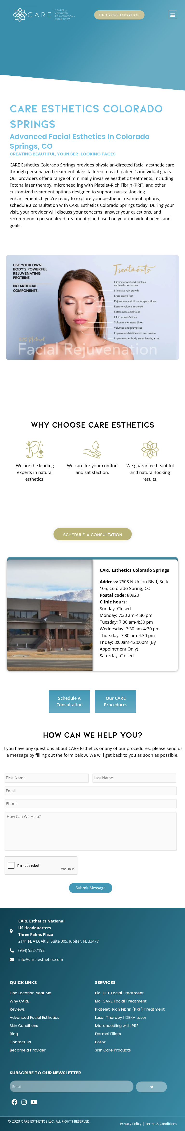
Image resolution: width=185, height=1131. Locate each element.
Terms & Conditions (161, 1123)
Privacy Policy (130, 1123)
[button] (173, 15)
